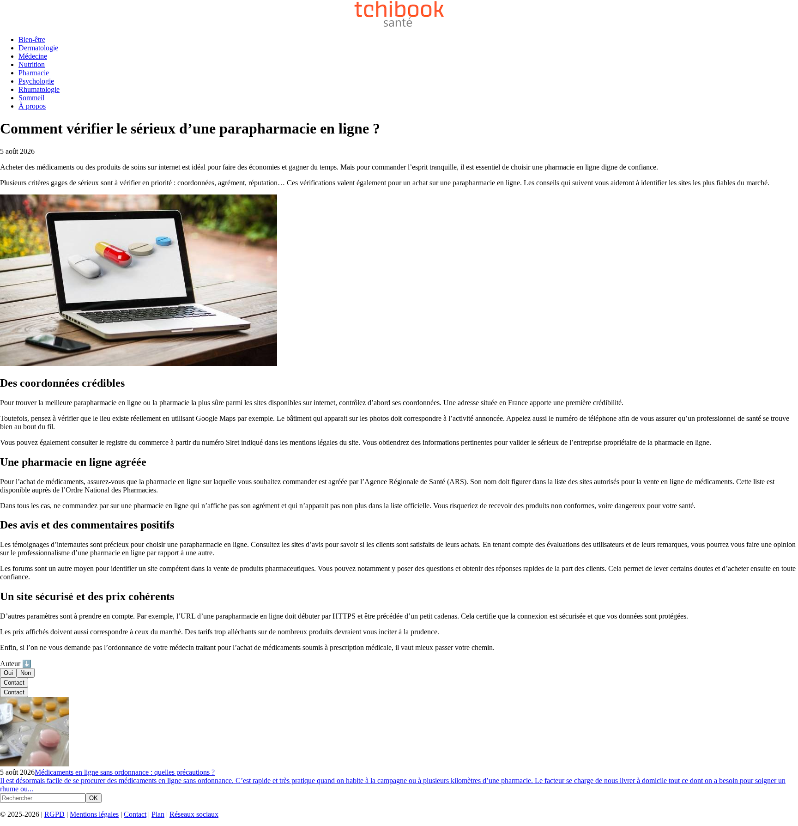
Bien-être (31, 39)
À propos (32, 106)
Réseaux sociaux (193, 814)
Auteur (15, 664)
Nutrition (31, 64)
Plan (157, 814)
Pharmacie (33, 73)
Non (25, 672)
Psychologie (36, 81)
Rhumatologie (39, 89)
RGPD (54, 814)
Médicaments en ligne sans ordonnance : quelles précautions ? (125, 772)
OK (93, 798)
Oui (8, 672)
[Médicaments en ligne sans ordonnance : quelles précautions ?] (34, 764)
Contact (14, 682)
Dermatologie (38, 48)
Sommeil (31, 98)
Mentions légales (94, 814)
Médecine (32, 56)
